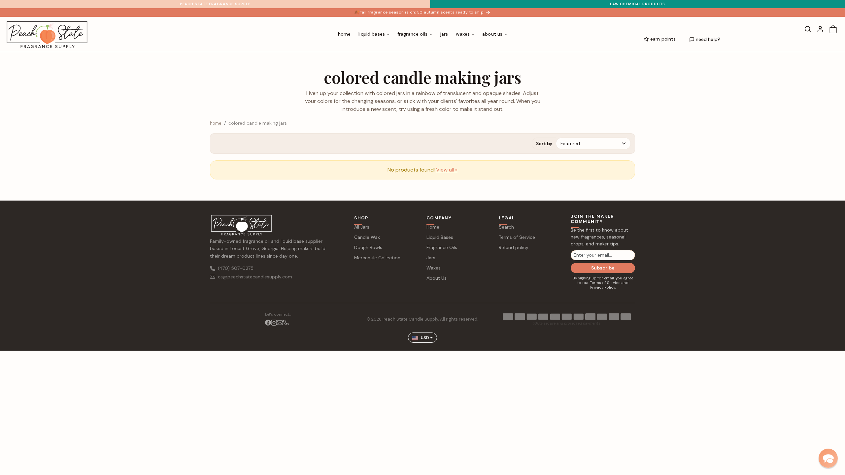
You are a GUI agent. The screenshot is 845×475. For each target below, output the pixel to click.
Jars (444, 34)
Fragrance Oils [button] (412, 34)
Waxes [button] (463, 34)
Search (506, 227)
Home (344, 34)
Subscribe (603, 268)
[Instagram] (274, 322)
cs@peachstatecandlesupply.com (255, 277)
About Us (436, 278)
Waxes (433, 268)
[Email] (280, 322)
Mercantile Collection (377, 258)
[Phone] (286, 322)
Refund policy (513, 247)
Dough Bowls (368, 247)
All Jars (361, 227)
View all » (446, 169)
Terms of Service (517, 237)
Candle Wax (367, 237)
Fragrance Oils (441, 247)
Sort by (544, 143)
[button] (807, 29)
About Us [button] (492, 34)
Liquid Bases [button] (371, 34)
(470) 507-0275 (236, 268)
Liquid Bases (439, 237)
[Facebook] (268, 322)
